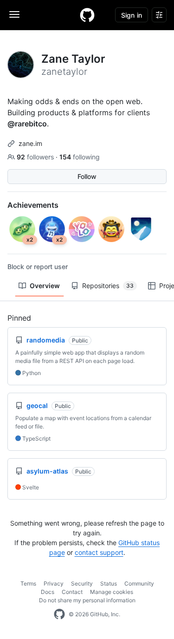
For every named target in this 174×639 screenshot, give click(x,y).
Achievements (32, 205)
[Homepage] (87, 14)
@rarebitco (27, 123)
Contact (72, 591)
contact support (99, 552)
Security (82, 583)
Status (108, 583)
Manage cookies (111, 591)
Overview (45, 286)
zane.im (30, 143)
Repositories (108, 286)
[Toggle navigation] (14, 14)
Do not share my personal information (87, 600)
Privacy (54, 583)
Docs (47, 591)
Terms (28, 583)
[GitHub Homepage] (59, 614)
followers (36, 157)
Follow (87, 176)
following (79, 157)
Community (139, 583)
